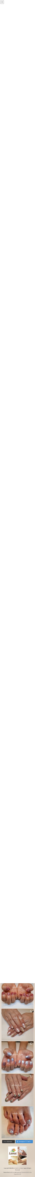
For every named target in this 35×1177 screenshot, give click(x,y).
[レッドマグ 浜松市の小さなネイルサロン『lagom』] (17, 992)
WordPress (11, 1172)
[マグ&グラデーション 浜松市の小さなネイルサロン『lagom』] (17, 1090)
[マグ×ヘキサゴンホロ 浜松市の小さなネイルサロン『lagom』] (17, 1122)
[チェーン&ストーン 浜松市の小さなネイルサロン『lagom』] (17, 1025)
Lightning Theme (21, 1172)
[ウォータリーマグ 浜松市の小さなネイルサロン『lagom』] (17, 1057)
